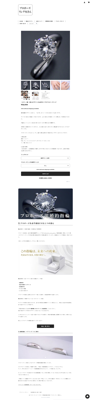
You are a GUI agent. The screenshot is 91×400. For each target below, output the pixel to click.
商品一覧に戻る (45, 326)
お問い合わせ (23, 23)
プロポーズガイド (60, 21)
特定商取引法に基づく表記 (36, 392)
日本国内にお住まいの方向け (45, 178)
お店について (39, 21)
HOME (21, 21)
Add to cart (45, 173)
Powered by (44, 397)
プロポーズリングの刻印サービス (30, 162)
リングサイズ (24, 154)
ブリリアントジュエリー (50, 233)
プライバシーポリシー (23, 392)
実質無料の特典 (49, 21)
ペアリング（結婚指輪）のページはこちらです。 (29, 384)
